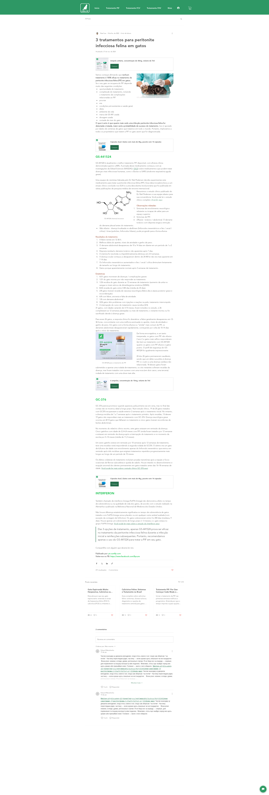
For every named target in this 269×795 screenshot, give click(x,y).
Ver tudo (181, 582)
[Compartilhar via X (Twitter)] (102, 563)
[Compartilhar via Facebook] (97, 563)
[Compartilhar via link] (112, 563)
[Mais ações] (172, 33)
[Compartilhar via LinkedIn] (107, 563)
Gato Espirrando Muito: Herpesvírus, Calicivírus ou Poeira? (99, 590)
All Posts (88, 19)
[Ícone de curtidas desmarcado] (102, 687)
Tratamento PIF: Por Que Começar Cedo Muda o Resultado (167, 590)
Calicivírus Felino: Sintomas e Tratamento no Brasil (134, 590)
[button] (113, 8)
